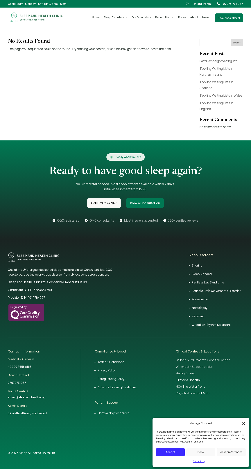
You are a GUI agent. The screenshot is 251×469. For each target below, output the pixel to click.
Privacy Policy (107, 370)
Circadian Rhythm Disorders (211, 325)
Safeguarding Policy (111, 379)
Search (237, 42)
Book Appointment (229, 18)
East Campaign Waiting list (218, 61)
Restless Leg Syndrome (208, 282)
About (194, 17)
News (205, 17)
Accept (170, 452)
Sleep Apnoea (202, 274)
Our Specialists (141, 17)
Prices (182, 17)
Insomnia (198, 316)
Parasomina (200, 299)
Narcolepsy (199, 308)
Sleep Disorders (114, 17)
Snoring (197, 265)
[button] (243, 423)
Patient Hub (163, 17)
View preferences (231, 452)
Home (96, 17)
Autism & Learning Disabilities (117, 387)
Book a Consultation (145, 203)
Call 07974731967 (104, 203)
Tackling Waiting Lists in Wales (221, 95)
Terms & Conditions (111, 362)
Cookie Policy (199, 461)
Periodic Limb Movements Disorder (216, 291)
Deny (201, 452)
